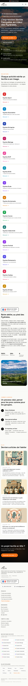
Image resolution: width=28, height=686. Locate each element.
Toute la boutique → (6, 601)
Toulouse (21, 668)
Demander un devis (8, 37)
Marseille (10, 668)
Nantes (9, 670)
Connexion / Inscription (6, 621)
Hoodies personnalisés (6, 597)
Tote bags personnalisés (6, 599)
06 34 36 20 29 (7, 586)
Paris (4, 668)
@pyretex (5, 614)
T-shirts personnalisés (6, 593)
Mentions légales (5, 623)
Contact (3, 612)
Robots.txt (3, 626)
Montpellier (16, 670)
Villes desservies (5, 611)
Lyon (16, 668)
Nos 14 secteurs (4, 609)
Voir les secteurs (7, 42)
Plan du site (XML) (5, 625)
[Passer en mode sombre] (22, 4)
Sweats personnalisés (6, 595)
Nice (4, 670)
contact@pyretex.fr (20, 586)
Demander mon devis (8, 555)
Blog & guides (4, 607)
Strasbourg (23, 670)
